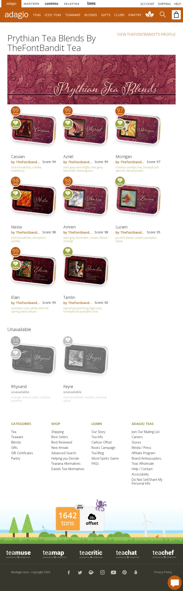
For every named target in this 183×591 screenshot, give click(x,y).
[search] (162, 14)
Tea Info (97, 437)
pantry (134, 15)
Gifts (14, 448)
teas (37, 15)
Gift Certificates (22, 453)
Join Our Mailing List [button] (146, 432)
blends (90, 15)
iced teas (53, 15)
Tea (13, 432)
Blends (16, 442)
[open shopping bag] (176, 14)
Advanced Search (63, 453)
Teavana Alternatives (66, 464)
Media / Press (141, 448)
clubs (119, 15)
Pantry (15, 458)
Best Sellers (59, 437)
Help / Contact (142, 469)
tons (67, 522)
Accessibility (140, 474)
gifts (105, 15)
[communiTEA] (149, 14)
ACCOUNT (147, 4)
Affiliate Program (143, 453)
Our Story (98, 432)
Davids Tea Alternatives (67, 469)
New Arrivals (60, 448)
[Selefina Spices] (72, 3)
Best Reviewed (61, 442)
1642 (67, 515)
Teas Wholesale (143, 464)
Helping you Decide (65, 458)
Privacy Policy (163, 572)
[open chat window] (174, 582)
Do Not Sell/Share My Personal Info (147, 481)
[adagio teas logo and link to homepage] (17, 15)
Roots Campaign (103, 448)
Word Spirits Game (105, 458)
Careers (137, 437)
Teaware (17, 437)
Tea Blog (98, 453)
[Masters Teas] (31, 3)
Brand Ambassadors (146, 458)
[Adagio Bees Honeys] (92, 3)
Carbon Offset (102, 442)
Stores (136, 442)
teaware (73, 15)
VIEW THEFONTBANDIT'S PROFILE (146, 34)
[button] (91, 519)
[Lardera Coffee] (52, 3)
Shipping (57, 432)
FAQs (95, 464)
